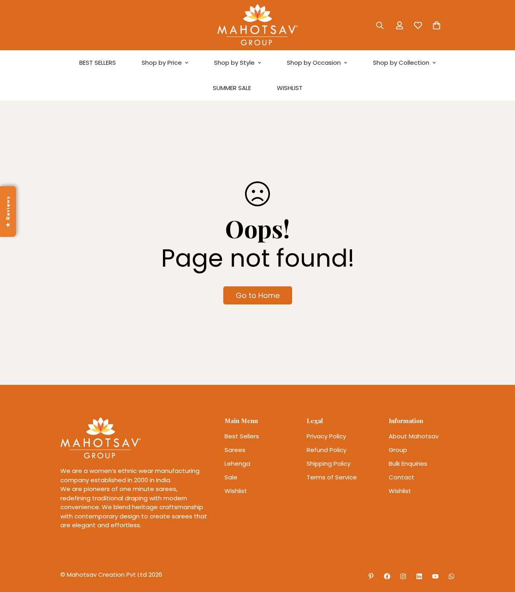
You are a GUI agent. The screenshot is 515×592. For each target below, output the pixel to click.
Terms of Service (332, 477)
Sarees (235, 450)
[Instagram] (403, 576)
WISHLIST (290, 88)
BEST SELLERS (97, 62)
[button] (436, 25)
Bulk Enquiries (408, 463)
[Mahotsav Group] (257, 25)
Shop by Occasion (314, 62)
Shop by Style (234, 62)
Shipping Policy (328, 463)
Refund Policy (326, 450)
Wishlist (236, 491)
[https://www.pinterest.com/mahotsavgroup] (371, 576)
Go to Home (258, 295)
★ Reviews (8, 211)
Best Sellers (242, 436)
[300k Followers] (387, 576)
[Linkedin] (419, 576)
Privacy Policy (326, 436)
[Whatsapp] (451, 576)
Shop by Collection (401, 62)
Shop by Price (162, 62)
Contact (401, 477)
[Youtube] (435, 576)
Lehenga (237, 463)
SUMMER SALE (232, 88)
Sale (231, 477)
